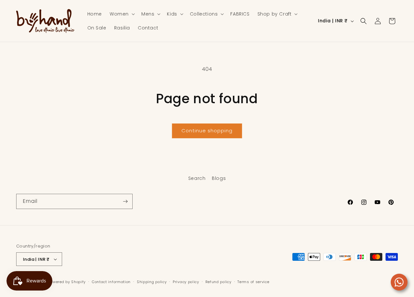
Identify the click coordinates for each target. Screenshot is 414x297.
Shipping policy (152, 281)
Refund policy (218, 281)
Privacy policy (186, 281)
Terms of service (253, 281)
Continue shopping (207, 130)
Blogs (219, 178)
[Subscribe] (125, 201)
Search (197, 178)
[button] (121, 14)
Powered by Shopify (67, 281)
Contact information (111, 281)
